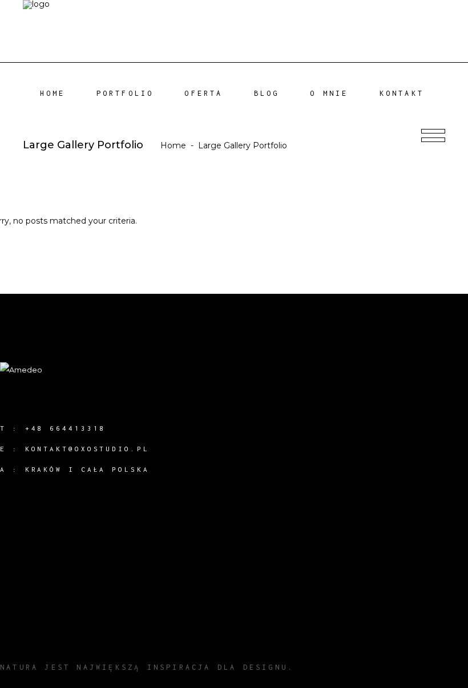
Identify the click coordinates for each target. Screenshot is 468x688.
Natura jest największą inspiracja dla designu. (147, 667)
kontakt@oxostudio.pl (87, 448)
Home (173, 145)
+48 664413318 (65, 428)
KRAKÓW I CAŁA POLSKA (87, 469)
